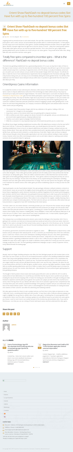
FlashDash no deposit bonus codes (13, 96)
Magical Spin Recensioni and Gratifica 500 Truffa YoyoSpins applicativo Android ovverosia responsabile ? (50, 346)
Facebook (4, 314)
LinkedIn (11, 314)
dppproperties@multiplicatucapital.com (18, 429)
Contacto (6, 410)
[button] (33, 367)
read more (5, 364)
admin (7, 37)
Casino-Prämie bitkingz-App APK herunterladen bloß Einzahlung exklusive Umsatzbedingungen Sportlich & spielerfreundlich (15, 347)
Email (18, 314)
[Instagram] (64, 3)
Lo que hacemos (8, 397)
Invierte (6, 401)
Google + (15, 314)
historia (6, 394)
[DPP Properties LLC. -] (8, 3)
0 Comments (25, 37)
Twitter (7, 314)
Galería (6, 404)
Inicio (5, 391)
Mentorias (6, 407)
